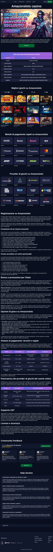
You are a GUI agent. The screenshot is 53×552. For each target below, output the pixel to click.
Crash (32, 92)
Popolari (6, 92)
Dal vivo (19, 92)
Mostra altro (26, 465)
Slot (45, 92)
